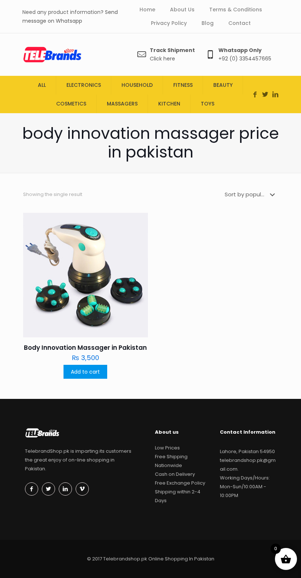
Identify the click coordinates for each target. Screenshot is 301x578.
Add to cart (85, 371)
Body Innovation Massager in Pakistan (85, 347)
